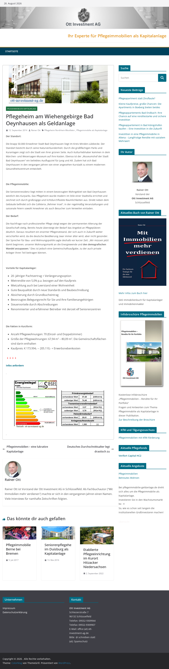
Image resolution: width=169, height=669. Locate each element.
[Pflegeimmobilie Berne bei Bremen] (19, 529)
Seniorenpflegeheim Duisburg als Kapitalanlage (58, 549)
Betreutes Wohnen (129, 477)
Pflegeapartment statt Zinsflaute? (137, 98)
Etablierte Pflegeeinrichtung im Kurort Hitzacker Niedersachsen (96, 558)
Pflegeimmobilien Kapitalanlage (21, 109)
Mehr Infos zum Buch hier (133, 293)
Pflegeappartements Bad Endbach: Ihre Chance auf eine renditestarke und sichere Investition (142, 116)
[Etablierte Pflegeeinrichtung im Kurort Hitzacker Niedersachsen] (97, 529)
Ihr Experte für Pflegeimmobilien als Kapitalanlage (117, 35)
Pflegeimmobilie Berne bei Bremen (18, 549)
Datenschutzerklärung (15, 612)
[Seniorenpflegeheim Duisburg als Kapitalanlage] (58, 529)
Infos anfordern (15, 365)
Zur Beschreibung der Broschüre (137, 419)
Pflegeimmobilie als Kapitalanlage (91, 130)
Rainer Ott (35, 130)
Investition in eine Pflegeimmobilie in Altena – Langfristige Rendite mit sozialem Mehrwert (142, 137)
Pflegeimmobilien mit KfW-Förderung (139, 437)
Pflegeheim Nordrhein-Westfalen (59, 130)
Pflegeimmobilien (128, 473)
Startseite (11, 51)
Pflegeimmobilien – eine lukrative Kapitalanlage (27, 449)
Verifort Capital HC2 (130, 455)
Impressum (9, 608)
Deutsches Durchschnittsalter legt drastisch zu (88, 449)
